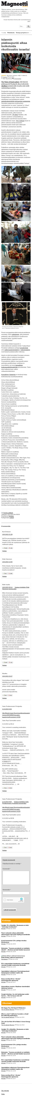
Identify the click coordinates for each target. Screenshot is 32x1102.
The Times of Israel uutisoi (10, 82)
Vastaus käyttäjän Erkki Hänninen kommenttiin (15, 588)
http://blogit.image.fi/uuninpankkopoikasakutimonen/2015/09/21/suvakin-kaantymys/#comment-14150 (16, 715)
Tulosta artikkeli (8, 513)
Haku (3, 1094)
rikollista (4, 86)
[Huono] (1, 75)
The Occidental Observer (7, 1009)
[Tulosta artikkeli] (2, 513)
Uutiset (11, 517)
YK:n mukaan (20, 121)
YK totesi (15, 114)
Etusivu (3, 32)
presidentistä (24, 348)
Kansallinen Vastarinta (8, 374)
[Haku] (28, 26)
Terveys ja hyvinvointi (22, 32)
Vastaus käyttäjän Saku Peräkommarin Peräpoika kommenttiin (15, 802)
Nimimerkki (7, 890)
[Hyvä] (5, 75)
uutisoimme (15, 334)
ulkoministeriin (25, 350)
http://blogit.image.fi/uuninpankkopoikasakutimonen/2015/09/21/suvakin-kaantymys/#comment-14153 (16, 809)
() (6, 548)
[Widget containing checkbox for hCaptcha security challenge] (13, 900)
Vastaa (4, 551)
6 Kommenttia (17, 78)
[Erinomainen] (6, 75)
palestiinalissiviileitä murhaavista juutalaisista (15, 101)
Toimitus (5, 77)
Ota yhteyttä (5, 1090)
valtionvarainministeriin (11, 350)
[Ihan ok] (4, 75)
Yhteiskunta (10, 32)
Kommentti (6, 869)
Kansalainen (4, 959)
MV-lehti (3, 928)
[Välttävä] (2, 75)
